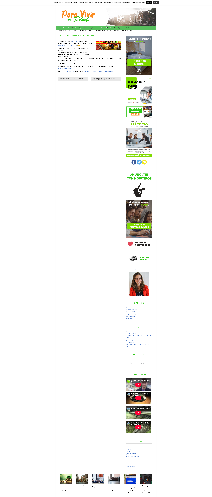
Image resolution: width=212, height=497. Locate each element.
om (73, 68)
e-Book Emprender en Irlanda (67, 30)
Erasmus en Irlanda (130, 313)
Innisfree (128, 451)
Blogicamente (129, 448)
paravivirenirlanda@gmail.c (65, 68)
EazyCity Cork (70, 71)
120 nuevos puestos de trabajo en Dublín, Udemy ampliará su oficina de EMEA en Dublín (130, 489)
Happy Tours (98, 71)
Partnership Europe (109, 71)
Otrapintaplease (130, 455)
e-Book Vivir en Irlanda (86, 30)
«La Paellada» (76, 41)
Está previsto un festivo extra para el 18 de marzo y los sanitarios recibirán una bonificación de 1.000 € (146, 489)
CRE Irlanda (128, 449)
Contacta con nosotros (103, 30)
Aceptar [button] (149, 2)
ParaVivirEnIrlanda (63, 38)
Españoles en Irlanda (123, 28)
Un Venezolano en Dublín (132, 456)
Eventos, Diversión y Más (108, 28)
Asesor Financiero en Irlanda (123, 30)
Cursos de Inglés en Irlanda (91, 28)
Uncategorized (129, 318)
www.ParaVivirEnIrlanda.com (65, 45)
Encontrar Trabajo (76, 28)
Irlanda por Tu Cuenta (131, 453)
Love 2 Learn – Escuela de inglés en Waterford (137, 339)
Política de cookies (130, 466)
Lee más (156, 2)
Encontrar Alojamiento (63, 28)
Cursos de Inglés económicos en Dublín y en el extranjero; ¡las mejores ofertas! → (103, 78)
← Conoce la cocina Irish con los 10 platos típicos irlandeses (71, 78)
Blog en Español (130, 446)
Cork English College (89, 71)
